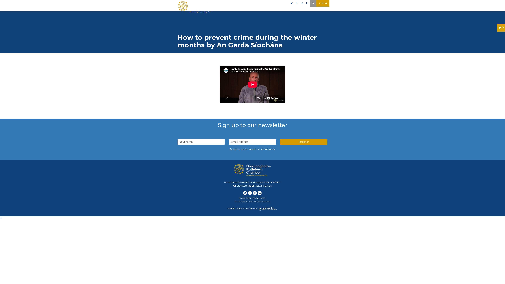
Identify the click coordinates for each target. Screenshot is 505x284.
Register (304, 141)
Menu (322, 3)
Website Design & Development (243, 208)
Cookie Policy (245, 198)
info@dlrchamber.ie (277, 3)
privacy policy (268, 149)
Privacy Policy (259, 198)
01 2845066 (255, 3)
